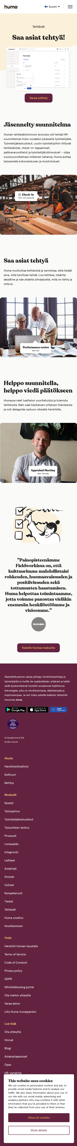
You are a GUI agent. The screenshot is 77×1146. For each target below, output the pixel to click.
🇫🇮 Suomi (50, 6)
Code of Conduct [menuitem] (15, 962)
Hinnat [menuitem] (8, 1040)
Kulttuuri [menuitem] (10, 774)
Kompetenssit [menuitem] (13, 893)
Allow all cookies (39, 1117)
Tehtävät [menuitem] (10, 909)
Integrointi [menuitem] (11, 852)
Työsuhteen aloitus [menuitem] (16, 827)
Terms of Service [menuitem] (15, 954)
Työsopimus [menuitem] (12, 811)
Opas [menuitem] (7, 1064)
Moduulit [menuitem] (10, 794)
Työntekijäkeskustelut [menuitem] (18, 819)
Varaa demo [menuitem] (12, 1003)
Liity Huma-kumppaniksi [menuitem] (20, 1011)
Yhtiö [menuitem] (8, 938)
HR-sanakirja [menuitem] (12, 1072)
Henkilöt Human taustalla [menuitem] (21, 946)
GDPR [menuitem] (8, 979)
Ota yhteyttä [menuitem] (12, 1031)
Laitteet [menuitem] (9, 860)
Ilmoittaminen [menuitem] (13, 926)
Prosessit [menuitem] (10, 835)
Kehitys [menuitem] (9, 782)
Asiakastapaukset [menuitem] (15, 1056)
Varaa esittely (39, 98)
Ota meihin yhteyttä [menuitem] (17, 995)
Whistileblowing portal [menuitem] (19, 987)
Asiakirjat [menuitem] (10, 868)
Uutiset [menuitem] (9, 885)
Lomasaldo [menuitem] (11, 844)
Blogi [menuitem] (7, 1048)
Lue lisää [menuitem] (10, 1023)
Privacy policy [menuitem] (13, 970)
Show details (39, 1130)
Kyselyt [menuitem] (8, 803)
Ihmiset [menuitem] (9, 876)
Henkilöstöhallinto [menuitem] (16, 766)
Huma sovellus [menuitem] (13, 917)
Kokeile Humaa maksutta (38, 647)
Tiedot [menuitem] (8, 901)
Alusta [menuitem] (8, 758)
